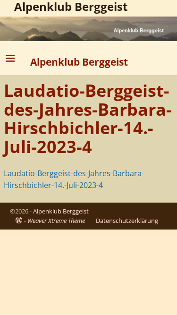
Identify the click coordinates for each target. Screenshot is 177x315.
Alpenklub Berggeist (79, 61)
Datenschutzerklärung (127, 220)
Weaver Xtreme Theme (56, 220)
